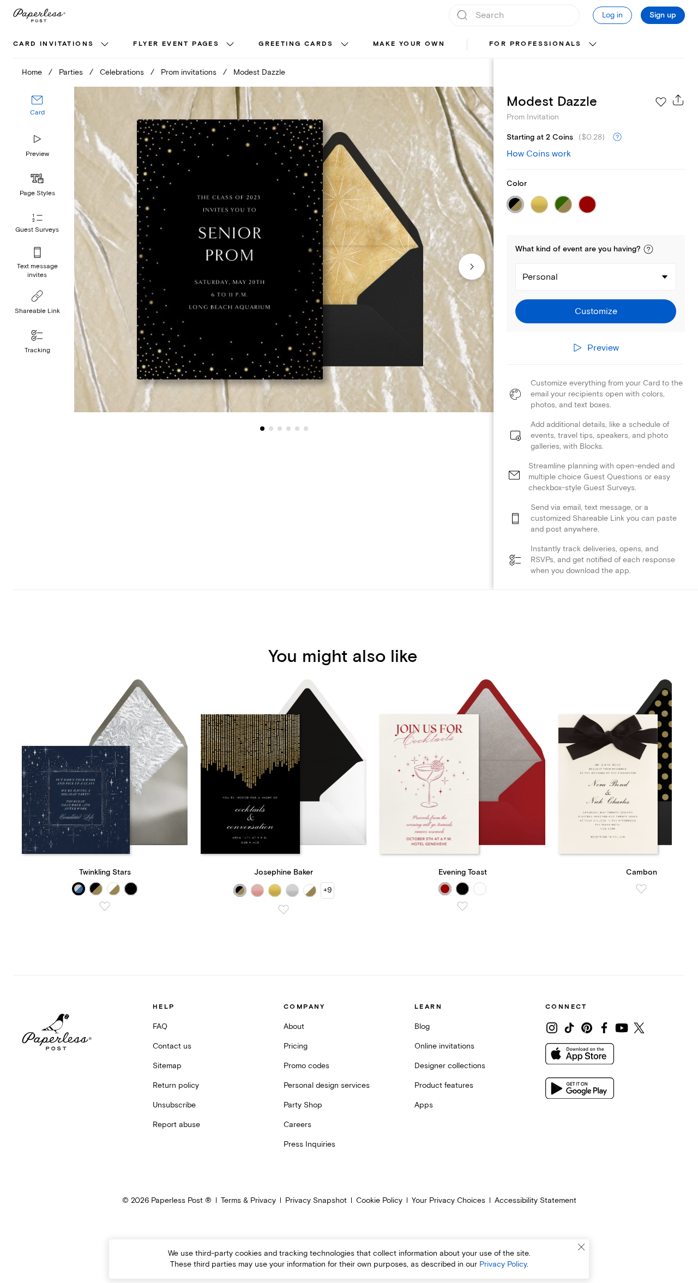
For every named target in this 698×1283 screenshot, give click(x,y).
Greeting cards (296, 44)
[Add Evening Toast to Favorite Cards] (462, 906)
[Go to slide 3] (271, 428)
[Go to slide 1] (262, 428)
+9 (327, 890)
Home (32, 72)
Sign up (662, 15)
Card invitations (53, 44)
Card (37, 113)
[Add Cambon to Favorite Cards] (641, 888)
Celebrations (122, 72)
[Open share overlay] (678, 99)
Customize (596, 311)
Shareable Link (37, 311)
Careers (297, 1124)
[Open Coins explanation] (617, 137)
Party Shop (303, 1105)
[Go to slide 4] (280, 428)
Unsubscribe (174, 1105)
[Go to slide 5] (288, 428)
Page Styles (37, 193)
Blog (422, 1026)
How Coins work (539, 153)
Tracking (37, 350)
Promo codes (306, 1065)
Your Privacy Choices (448, 1200)
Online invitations (444, 1046)
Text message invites (37, 270)
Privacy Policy (503, 1264)
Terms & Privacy (248, 1200)
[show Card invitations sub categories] (104, 45)
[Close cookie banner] (581, 1247)
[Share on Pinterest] (586, 1027)
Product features (443, 1085)
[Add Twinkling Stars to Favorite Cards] (104, 906)
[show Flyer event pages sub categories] (230, 45)
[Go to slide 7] (306, 428)
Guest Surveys (37, 230)
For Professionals (535, 44)
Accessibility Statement (535, 1200)
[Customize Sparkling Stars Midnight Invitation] (283, 249)
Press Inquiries (309, 1144)
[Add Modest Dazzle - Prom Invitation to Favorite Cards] (660, 102)
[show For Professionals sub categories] (592, 45)
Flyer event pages (176, 44)
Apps (423, 1105)
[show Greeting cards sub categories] (344, 45)
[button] (648, 249)
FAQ (160, 1026)
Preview (37, 154)
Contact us (172, 1046)
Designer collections (449, 1065)
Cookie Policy (379, 1200)
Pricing (296, 1046)
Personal (540, 277)
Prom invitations (188, 72)
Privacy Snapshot (316, 1200)
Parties (71, 72)
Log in (612, 15)
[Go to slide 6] (297, 428)
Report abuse (176, 1124)
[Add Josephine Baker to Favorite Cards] (283, 909)
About (294, 1026)
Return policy (176, 1085)
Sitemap (167, 1065)
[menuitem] (62, 45)
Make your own (409, 44)
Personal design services (327, 1085)
